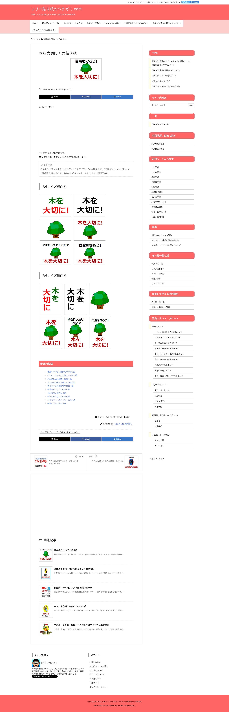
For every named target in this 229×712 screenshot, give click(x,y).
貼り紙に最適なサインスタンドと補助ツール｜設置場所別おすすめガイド (171, 63)
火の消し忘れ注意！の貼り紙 (59, 379)
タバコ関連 (156, 197)
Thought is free (129, 705)
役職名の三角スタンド (164, 365)
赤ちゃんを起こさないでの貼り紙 (70, 606)
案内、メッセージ (162, 390)
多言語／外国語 (157, 273)
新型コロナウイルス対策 (161, 235)
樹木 (128, 417)
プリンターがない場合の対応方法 (166, 86)
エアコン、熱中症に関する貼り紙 (165, 240)
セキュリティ (160, 401)
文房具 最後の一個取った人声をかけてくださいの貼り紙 (81, 625)
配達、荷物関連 (157, 217)
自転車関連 (156, 182)
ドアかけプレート (159, 385)
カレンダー (159, 446)
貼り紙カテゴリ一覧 (160, 124)
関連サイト (94, 683)
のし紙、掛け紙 (157, 302)
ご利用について (150, 2)
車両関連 (155, 177)
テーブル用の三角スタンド (166, 343)
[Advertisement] (86, 128)
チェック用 (159, 440)
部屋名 (157, 421)
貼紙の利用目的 (49, 39)
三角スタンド (157, 326)
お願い (63, 39)
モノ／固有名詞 (157, 268)
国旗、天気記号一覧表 (160, 307)
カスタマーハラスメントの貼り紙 (61, 400)
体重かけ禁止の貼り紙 (56, 403)
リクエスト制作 (157, 283)
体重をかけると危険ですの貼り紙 (61, 372)
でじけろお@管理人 (123, 423)
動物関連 (155, 187)
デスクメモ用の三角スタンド (167, 348)
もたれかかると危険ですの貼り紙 (61, 382)
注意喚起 (158, 395)
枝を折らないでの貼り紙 (65, 550)
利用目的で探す (157, 149)
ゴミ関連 (155, 167)
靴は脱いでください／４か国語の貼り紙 (73, 587)
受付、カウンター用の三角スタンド (169, 354)
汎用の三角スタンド (163, 370)
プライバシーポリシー (99, 687)
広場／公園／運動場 (113, 417)
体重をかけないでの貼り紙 (58, 389)
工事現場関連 (157, 192)
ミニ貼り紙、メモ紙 (160, 435)
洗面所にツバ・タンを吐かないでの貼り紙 (74, 569)
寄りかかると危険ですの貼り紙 (60, 386)
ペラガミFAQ (163, 2)
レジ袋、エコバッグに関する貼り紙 (166, 245)
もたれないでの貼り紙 (56, 393)
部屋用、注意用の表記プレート (165, 415)
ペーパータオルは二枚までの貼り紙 (62, 375)
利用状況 (158, 406)
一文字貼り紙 (157, 263)
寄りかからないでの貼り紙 (58, 396)
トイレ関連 (156, 172)
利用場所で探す (157, 144)
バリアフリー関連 (158, 202)
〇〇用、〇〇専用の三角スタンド (168, 332)
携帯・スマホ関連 (158, 212)
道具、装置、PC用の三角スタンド (169, 376)
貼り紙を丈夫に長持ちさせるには (166, 70)
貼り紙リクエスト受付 (161, 81)
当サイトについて (135, 2)
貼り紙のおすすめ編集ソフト (164, 75)
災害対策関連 (157, 207)
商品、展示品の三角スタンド (167, 359)
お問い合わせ (176, 2)
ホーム (35, 39)
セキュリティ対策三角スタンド (168, 337)
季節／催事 (156, 278)
